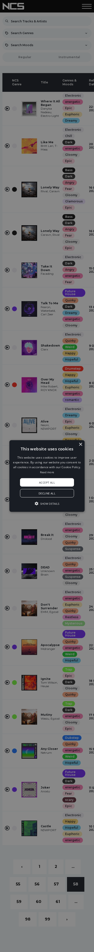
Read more (47, 472)
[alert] (47, 476)
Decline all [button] (47, 493)
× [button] (80, 444)
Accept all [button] (47, 482)
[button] (47, 476)
